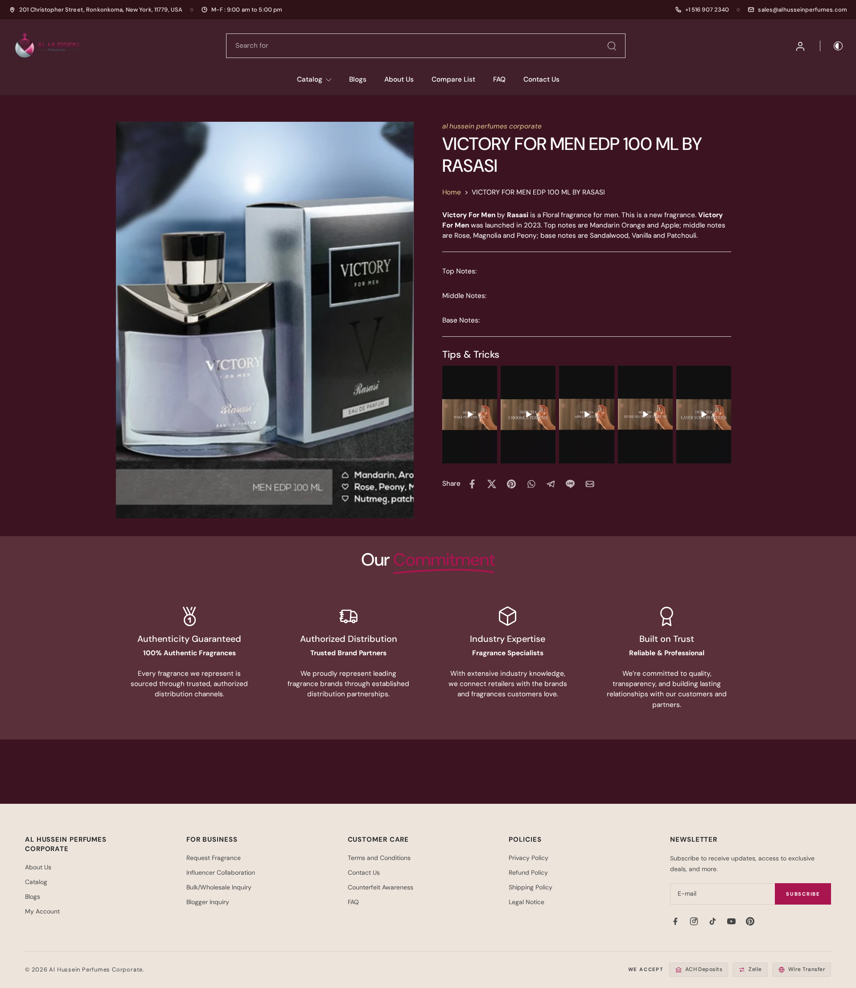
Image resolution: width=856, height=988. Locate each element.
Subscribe (803, 894)
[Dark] (832, 46)
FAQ (499, 79)
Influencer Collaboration (220, 872)
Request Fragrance (213, 858)
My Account (42, 911)
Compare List (453, 79)
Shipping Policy (530, 887)
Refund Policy (528, 872)
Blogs (357, 79)
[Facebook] (675, 921)
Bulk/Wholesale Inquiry (218, 887)
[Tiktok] (712, 921)
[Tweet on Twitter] (492, 484)
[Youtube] (731, 921)
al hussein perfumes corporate (492, 126)
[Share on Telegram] (550, 484)
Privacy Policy (528, 858)
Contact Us (541, 79)
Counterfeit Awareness (380, 887)
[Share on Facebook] (472, 484)
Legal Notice (526, 902)
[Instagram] (694, 921)
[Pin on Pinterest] (511, 484)
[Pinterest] (750, 921)
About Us (399, 79)
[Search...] (611, 46)
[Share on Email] (590, 484)
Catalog (309, 79)
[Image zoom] (265, 320)
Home (451, 192)
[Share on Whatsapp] (531, 484)
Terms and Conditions (379, 858)
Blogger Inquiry (207, 902)
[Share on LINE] (570, 484)
